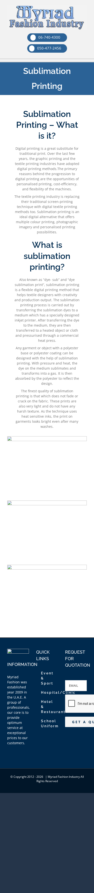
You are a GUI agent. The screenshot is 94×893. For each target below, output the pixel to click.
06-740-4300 (48, 37)
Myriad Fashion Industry (64, 777)
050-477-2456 (48, 48)
